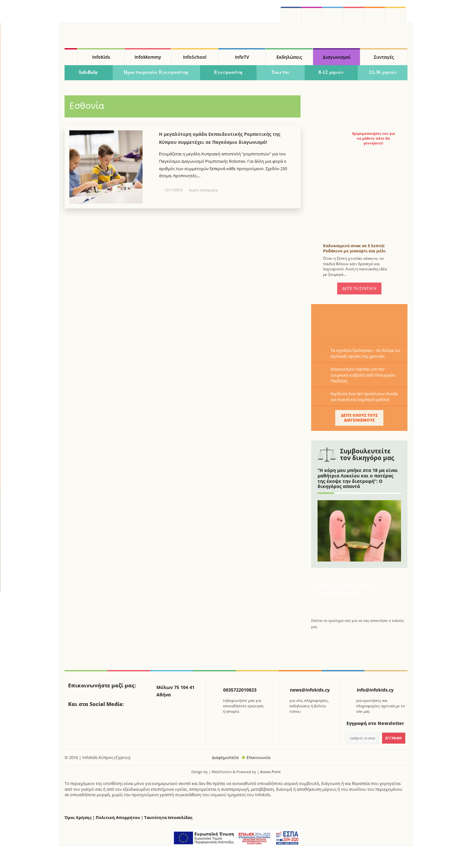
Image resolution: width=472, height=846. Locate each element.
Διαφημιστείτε (225, 757)
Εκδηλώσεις (289, 57)
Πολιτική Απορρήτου (118, 817)
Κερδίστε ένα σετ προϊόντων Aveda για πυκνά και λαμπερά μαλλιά (364, 396)
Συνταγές (384, 57)
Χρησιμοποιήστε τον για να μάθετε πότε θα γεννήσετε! (373, 138)
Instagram (312, 15)
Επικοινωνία (258, 757)
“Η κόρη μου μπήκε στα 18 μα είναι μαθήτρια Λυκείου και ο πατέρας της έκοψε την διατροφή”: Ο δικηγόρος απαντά (358, 478)
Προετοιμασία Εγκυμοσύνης (156, 71)
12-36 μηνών (383, 71)
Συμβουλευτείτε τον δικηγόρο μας (367, 454)
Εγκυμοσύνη (228, 71)
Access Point (270, 771)
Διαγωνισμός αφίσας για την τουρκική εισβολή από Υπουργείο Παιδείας (362, 374)
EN (353, 15)
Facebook (75, 721)
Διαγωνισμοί (337, 57)
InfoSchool (194, 57)
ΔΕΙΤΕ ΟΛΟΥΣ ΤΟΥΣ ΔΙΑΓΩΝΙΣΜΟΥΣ (359, 418)
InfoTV (242, 57)
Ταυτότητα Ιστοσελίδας (168, 817)
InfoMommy (148, 57)
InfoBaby (88, 71)
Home (71, 56)
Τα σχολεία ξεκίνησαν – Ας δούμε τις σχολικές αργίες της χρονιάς (365, 353)
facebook (291, 15)
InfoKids (101, 57)
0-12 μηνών (331, 71)
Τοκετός (280, 71)
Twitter (332, 15)
